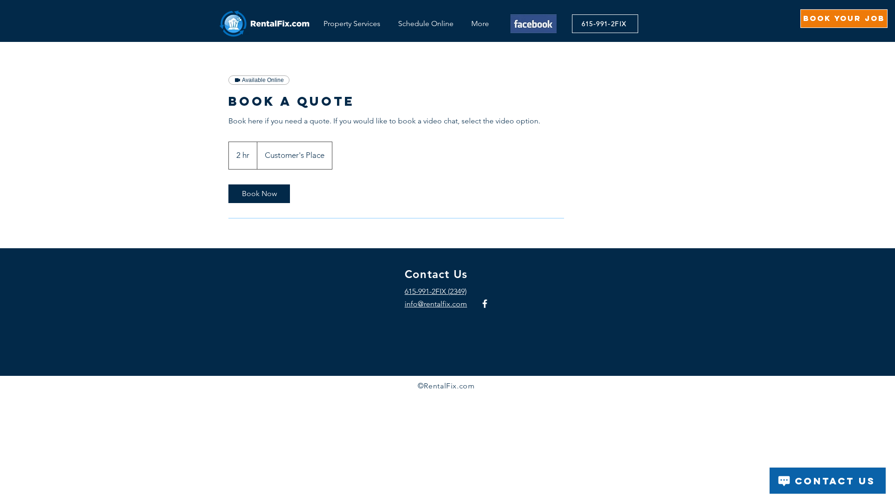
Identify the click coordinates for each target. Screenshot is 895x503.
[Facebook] (484, 303)
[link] (259, 193)
